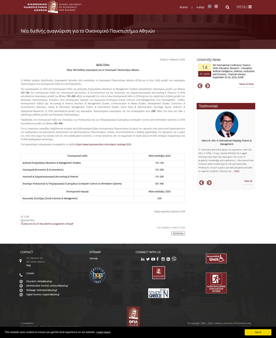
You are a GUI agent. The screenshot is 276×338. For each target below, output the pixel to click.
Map (28, 265)
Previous (200, 86)
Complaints (27, 323)
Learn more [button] (103, 332)
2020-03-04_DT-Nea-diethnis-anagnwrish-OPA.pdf (48, 223)
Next (207, 86)
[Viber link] (174, 260)
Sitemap (93, 258)
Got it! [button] (258, 332)
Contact (30, 273)
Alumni (184, 7)
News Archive (246, 84)
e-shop (200, 7)
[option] (225, 73)
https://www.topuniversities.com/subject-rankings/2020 (103, 144)
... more (235, 171)
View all (248, 181)
